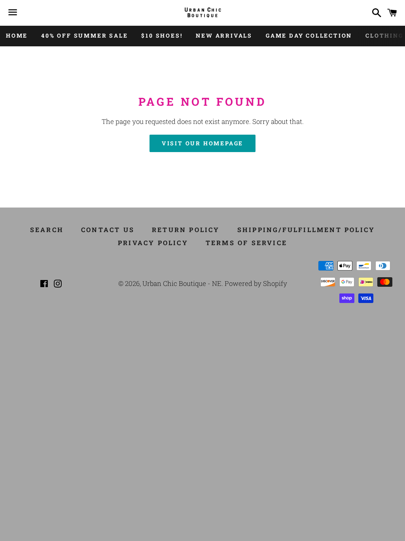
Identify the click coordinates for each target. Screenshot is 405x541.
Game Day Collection (309, 35)
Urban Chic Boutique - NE (181, 283)
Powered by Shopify (256, 283)
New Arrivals (224, 35)
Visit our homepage (202, 143)
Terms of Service (246, 242)
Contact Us (107, 229)
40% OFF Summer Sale (84, 35)
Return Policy (186, 229)
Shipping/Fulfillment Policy (306, 229)
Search (47, 229)
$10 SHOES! (161, 35)
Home (17, 35)
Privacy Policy (153, 242)
